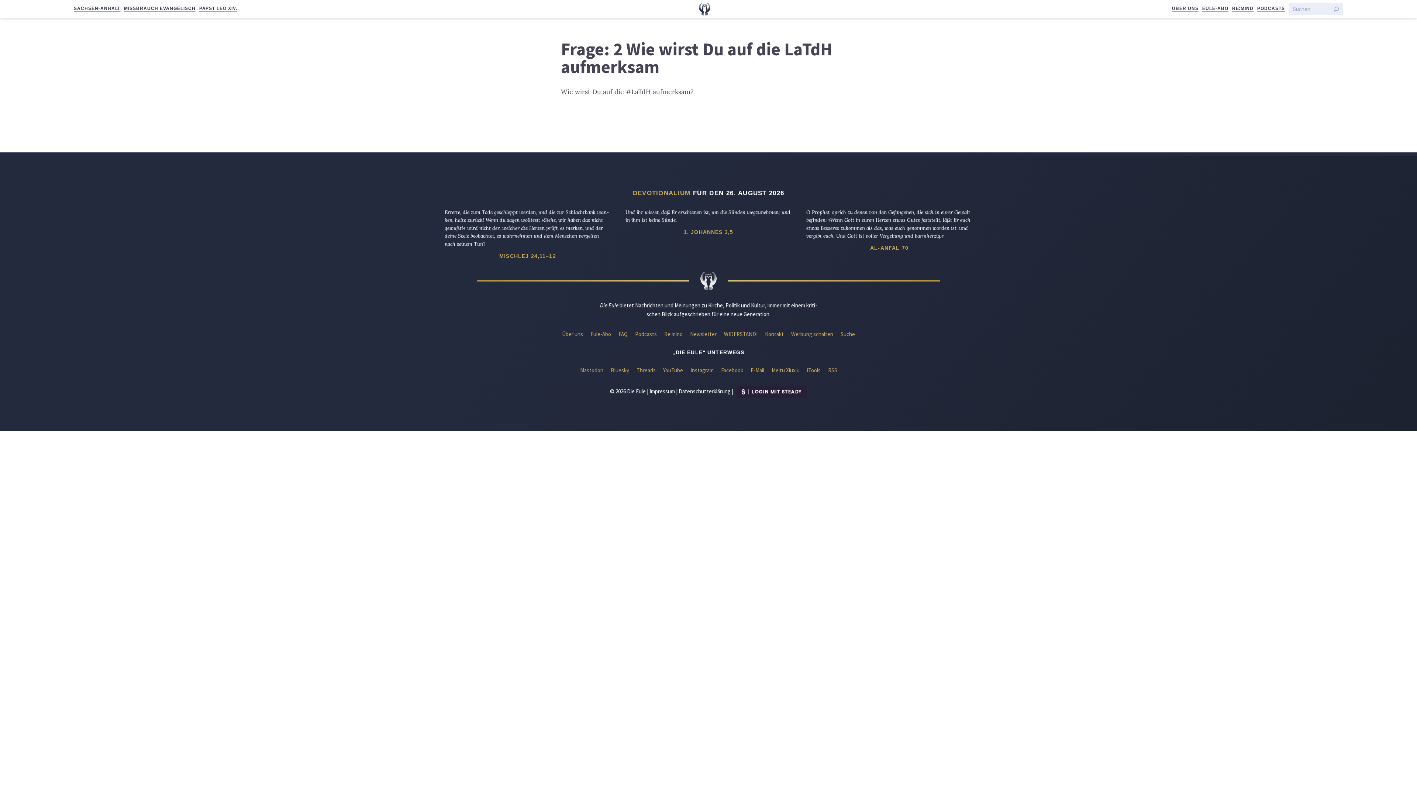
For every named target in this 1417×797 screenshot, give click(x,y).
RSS (832, 370)
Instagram (702, 370)
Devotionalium (662, 193)
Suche (848, 334)
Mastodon (591, 370)
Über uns (1185, 8)
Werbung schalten (812, 334)
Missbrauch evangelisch (159, 8)
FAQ (623, 334)
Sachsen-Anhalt (97, 8)
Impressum (662, 391)
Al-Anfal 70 (889, 248)
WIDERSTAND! (741, 334)
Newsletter (703, 334)
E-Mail (757, 370)
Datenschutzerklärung (705, 391)
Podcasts (1271, 8)
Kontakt (774, 334)
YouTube (673, 370)
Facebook (732, 370)
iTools (814, 370)
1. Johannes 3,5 (708, 232)
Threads (646, 370)
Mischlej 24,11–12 (527, 256)
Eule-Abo (1215, 8)
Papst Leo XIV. (218, 8)
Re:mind (1243, 8)
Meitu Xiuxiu (786, 370)
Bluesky (620, 370)
